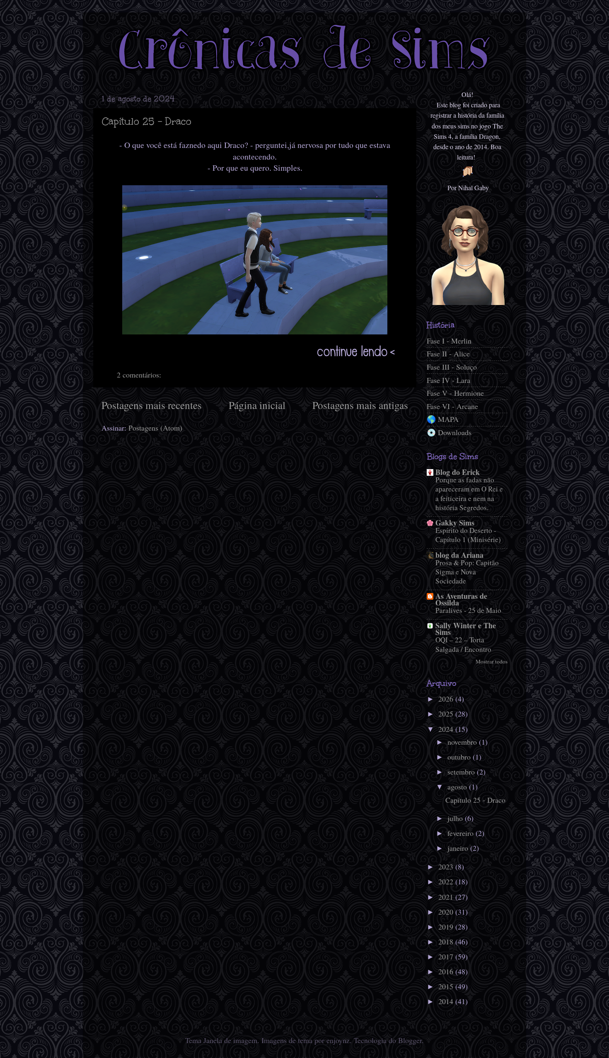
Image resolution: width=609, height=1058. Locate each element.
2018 (446, 942)
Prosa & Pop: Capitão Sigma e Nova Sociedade (467, 572)
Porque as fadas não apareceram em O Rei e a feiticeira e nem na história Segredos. (469, 493)
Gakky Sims (454, 522)
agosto (458, 787)
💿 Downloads (449, 432)
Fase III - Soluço (452, 367)
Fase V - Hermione (455, 393)
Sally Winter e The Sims (465, 628)
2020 (446, 912)
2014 (446, 1001)
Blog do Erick (457, 472)
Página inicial (257, 405)
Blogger (410, 1040)
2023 (446, 867)
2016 (446, 971)
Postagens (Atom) (155, 428)
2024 (446, 729)
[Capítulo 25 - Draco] (251, 360)
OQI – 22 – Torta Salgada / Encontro (463, 644)
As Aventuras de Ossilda (461, 599)
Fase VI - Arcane (452, 406)
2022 (446, 881)
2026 (446, 699)
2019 (446, 927)
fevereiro (461, 833)
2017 (446, 956)
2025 (446, 714)
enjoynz (338, 1040)
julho (456, 818)
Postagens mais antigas (360, 405)
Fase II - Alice (448, 353)
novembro (463, 742)
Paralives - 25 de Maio (468, 610)
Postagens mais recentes (152, 405)
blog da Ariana (459, 555)
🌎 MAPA (443, 419)
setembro (462, 772)
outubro (460, 757)
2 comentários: (140, 375)
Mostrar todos (492, 661)
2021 (446, 897)
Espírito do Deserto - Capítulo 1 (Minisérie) (468, 534)
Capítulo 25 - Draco (146, 121)
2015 (446, 986)
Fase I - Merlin (449, 341)
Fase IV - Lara (448, 380)
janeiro (458, 848)
